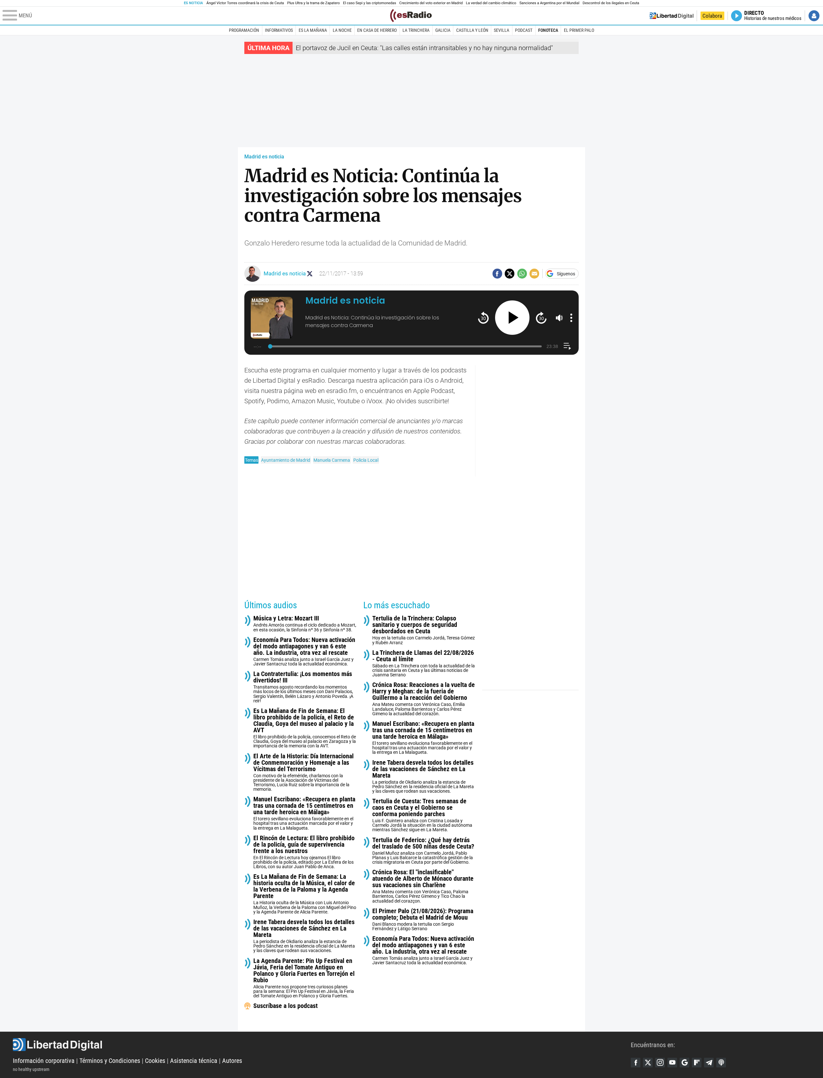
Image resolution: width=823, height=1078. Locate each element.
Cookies (155, 1061)
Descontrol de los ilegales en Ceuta (611, 3)
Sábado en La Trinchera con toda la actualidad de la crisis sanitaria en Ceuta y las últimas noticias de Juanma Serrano (423, 663)
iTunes (721, 1062)
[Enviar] (522, 273)
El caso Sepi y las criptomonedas (369, 3)
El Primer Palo (579, 30)
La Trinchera (416, 30)
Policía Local (365, 460)
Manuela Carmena (331, 460)
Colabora (712, 16)
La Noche (342, 30)
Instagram (660, 1062)
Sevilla (501, 30)
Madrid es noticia (264, 157)
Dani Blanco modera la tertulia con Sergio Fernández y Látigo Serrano (422, 919)
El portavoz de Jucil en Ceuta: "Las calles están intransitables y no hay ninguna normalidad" (424, 48)
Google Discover (684, 1062)
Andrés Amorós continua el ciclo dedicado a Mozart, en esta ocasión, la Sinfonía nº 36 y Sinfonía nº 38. (304, 623)
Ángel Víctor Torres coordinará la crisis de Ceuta (245, 3)
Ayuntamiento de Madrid (285, 460)
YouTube (672, 1062)
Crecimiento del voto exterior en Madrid (431, 3)
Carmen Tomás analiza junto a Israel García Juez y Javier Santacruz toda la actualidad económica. (304, 651)
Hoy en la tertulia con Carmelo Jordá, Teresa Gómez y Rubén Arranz (423, 630)
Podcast (523, 30)
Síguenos (566, 274)
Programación (244, 30)
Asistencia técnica (193, 1061)
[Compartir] (497, 273)
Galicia (442, 30)
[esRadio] (411, 15)
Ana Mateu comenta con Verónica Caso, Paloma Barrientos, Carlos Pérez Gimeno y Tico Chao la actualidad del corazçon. (423, 886)
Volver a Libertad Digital (671, 15)
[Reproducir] (512, 317)
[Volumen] (559, 317)
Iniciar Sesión (814, 15)
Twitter (648, 1062)
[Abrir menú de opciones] (571, 318)
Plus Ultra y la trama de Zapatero (313, 3)
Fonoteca (548, 30)
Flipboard (696, 1062)
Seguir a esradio (310, 274)
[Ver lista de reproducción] (567, 346)
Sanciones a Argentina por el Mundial (550, 3)
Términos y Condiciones (109, 1061)
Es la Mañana (313, 30)
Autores (232, 1061)
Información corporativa (44, 1061)
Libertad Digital (322, 1044)
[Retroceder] (483, 318)
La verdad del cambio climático (491, 3)
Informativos (279, 30)
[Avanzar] (541, 318)
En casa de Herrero (377, 30)
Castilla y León (472, 30)
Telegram (709, 1062)
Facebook (635, 1062)
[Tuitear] (509, 273)
